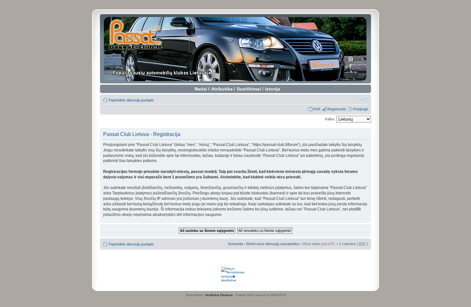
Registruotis (336, 109)
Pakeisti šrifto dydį (363, 99)
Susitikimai (249, 88)
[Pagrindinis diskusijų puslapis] (236, 49)
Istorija (272, 88)
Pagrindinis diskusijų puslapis (131, 100)
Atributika (222, 88)
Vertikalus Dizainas (219, 295)
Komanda (235, 244)
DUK (316, 109)
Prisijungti (360, 109)
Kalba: (330, 119)
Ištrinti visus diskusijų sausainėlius (272, 244)
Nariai (200, 88)
